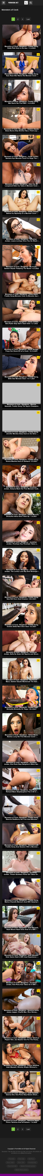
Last (28, 19)
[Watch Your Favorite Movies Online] (13, 2)
